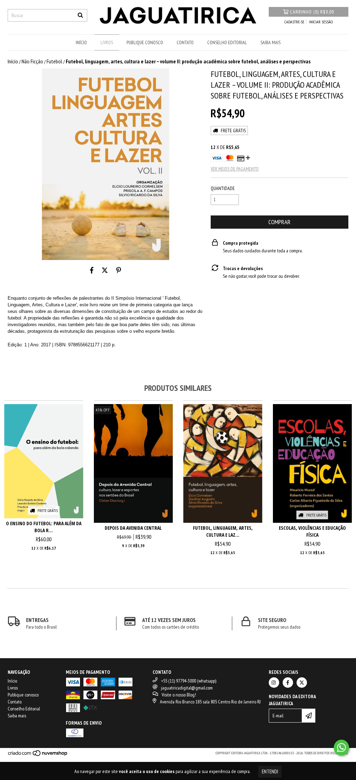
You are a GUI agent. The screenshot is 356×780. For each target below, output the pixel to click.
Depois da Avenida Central (133, 528)
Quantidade (223, 188)
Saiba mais (270, 42)
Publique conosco (145, 42)
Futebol (54, 61)
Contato (185, 42)
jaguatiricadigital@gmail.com (187, 688)
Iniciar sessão (321, 21)
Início (81, 42)
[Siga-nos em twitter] (302, 682)
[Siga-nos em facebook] (288, 682)
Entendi (270, 771)
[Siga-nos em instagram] (274, 682)
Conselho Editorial (227, 42)
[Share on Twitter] (105, 270)
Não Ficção (32, 61)
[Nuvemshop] (38, 755)
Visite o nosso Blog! (179, 695)
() (312, 12)
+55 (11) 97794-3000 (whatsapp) (188, 681)
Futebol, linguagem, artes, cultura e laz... (223, 531)
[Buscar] (80, 15)
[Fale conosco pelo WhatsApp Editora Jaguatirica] (341, 748)
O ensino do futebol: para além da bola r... (43, 527)
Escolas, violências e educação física (312, 531)
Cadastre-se (294, 21)
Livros (106, 42)
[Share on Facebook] (92, 270)
